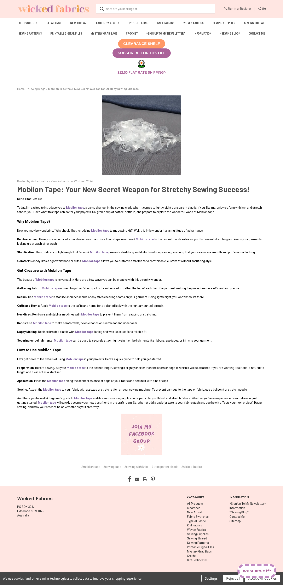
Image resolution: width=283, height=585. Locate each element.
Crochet (132, 33)
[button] (141, 43)
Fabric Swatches (108, 23)
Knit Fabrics (165, 23)
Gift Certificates (197, 560)
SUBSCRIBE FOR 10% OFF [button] (142, 53)
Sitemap (235, 521)
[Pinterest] (153, 479)
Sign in (231, 8)
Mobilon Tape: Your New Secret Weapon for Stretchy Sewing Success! (133, 189)
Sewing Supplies (224, 23)
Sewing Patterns (30, 33)
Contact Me (256, 33)
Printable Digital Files (66, 33)
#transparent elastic (164, 466)
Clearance (53, 23)
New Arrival (78, 23)
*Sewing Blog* (230, 33)
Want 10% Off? (257, 571)
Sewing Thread (254, 23)
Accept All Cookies (262, 578)
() (263, 8)
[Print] (145, 479)
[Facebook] (129, 479)
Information (203, 33)
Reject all (233, 578)
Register (245, 8)
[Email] (137, 479)
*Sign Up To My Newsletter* (165, 33)
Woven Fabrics (193, 23)
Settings (211, 578)
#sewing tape (112, 466)
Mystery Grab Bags (104, 33)
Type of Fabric (138, 23)
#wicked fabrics (191, 466)
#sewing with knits (136, 466)
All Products (27, 23)
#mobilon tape (90, 466)
